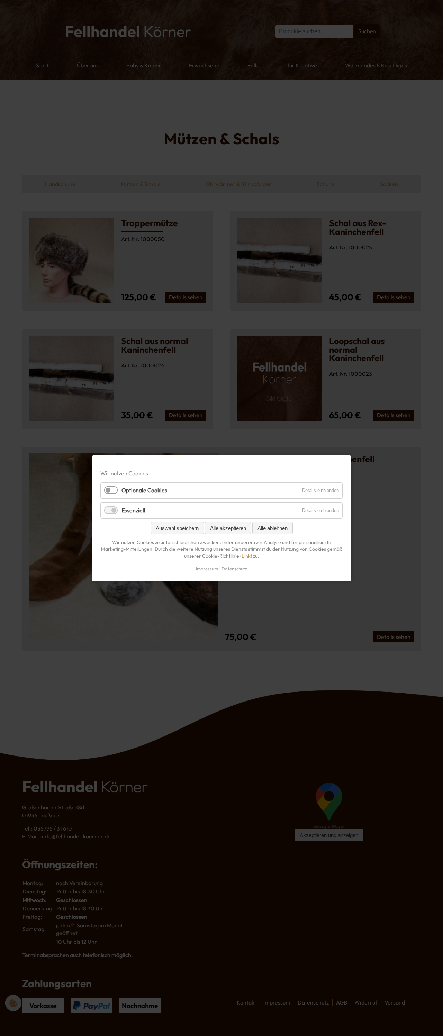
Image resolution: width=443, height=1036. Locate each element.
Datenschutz (234, 568)
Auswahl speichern (177, 528)
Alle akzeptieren (228, 528)
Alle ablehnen (272, 528)
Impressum (207, 568)
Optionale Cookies (144, 490)
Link (246, 555)
